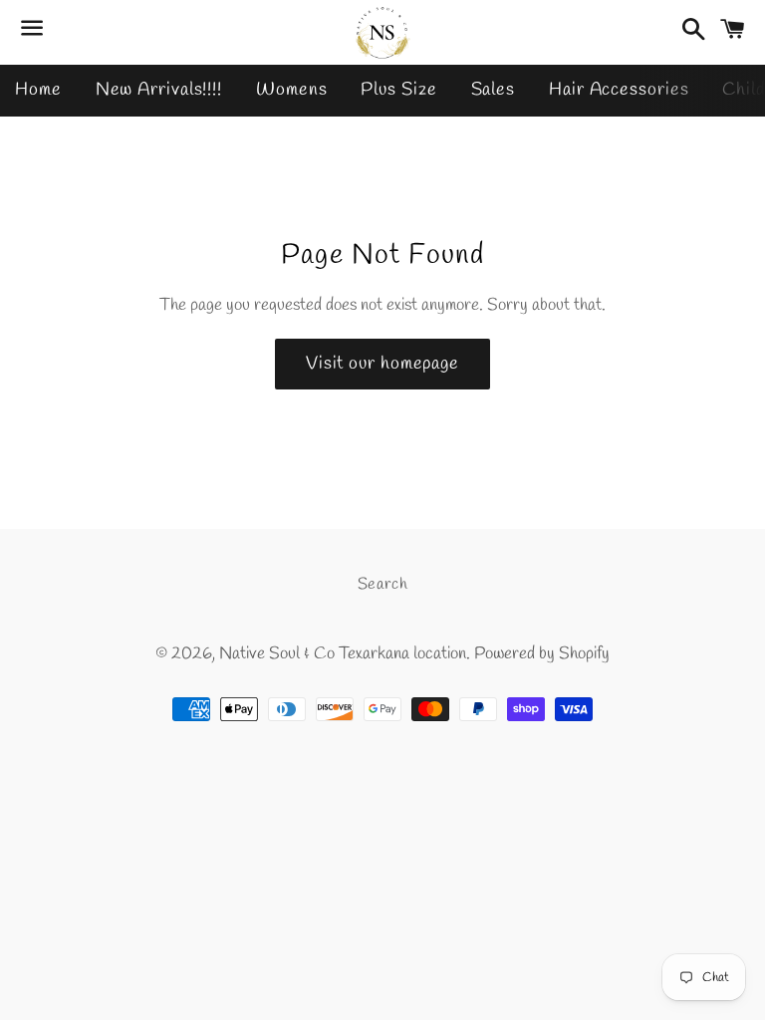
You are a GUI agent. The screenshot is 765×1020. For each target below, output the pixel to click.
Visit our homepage (382, 364)
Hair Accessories (618, 90)
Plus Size (398, 90)
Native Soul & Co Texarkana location (342, 653)
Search (383, 584)
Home (38, 90)
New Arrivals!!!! (159, 90)
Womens (291, 90)
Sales (493, 90)
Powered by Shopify (542, 653)
